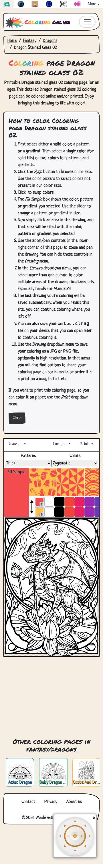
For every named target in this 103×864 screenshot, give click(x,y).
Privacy (50, 801)
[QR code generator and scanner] (63, 4)
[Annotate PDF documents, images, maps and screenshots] (49, 4)
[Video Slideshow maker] (77, 4)
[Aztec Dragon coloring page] (20, 772)
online (47, 22)
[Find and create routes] (7, 4)
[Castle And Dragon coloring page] (86, 772)
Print (84, 444)
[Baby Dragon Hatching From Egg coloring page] (53, 772)
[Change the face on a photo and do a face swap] (35, 4)
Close (17, 418)
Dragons (50, 40)
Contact (28, 801)
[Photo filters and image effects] (21, 4)
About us (74, 801)
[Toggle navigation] (87, 22)
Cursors (59, 444)
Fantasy (29, 40)
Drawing (15, 444)
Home (12, 40)
